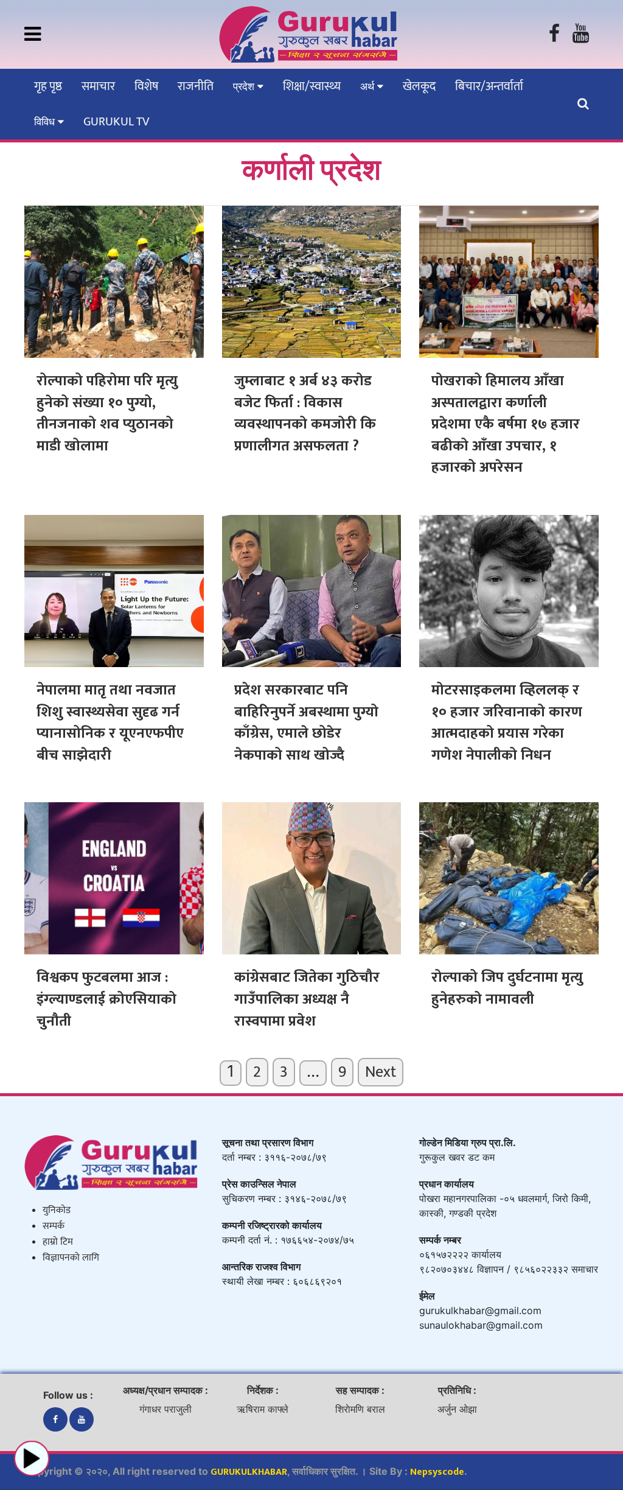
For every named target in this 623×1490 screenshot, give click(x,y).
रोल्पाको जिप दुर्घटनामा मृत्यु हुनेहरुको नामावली (507, 988)
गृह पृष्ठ (48, 86)
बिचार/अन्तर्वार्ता (489, 86)
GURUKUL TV (116, 121)
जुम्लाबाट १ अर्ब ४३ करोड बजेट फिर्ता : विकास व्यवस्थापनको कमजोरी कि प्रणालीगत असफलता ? (305, 413)
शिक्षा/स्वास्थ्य (312, 86)
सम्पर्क (53, 1226)
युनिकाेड (57, 1210)
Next (380, 1072)
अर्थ (368, 86)
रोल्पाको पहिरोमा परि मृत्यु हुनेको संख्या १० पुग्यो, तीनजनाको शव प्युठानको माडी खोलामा (107, 413)
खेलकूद (419, 86)
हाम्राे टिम (58, 1242)
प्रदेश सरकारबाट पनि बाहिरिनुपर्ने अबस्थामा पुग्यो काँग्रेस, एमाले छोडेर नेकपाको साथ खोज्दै (306, 723)
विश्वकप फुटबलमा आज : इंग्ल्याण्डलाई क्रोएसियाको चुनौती (106, 999)
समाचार (98, 86)
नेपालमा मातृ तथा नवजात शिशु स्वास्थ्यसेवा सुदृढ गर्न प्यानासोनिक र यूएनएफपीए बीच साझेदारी (110, 723)
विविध (46, 122)
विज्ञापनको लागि (71, 1258)
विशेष (146, 86)
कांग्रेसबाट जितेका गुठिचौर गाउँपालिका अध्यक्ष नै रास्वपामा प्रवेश (307, 999)
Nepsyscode (437, 1472)
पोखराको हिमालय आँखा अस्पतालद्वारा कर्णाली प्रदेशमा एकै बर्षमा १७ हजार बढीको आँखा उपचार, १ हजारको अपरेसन (505, 424)
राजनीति (196, 86)
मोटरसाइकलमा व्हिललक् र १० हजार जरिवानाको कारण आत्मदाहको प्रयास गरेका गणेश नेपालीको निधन (506, 723)
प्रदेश (245, 86)
